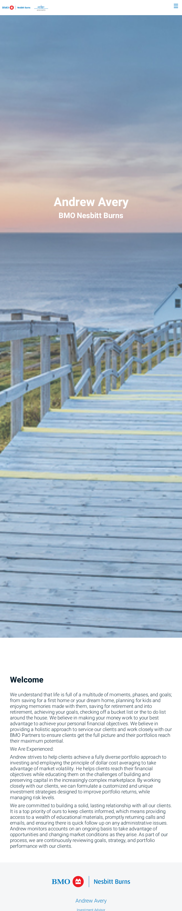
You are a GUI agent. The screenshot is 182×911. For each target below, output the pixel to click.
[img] (91, 319)
